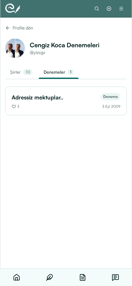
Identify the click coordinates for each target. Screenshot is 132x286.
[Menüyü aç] (121, 8)
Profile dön (23, 27)
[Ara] (96, 8)
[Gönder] (109, 8)
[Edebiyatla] (12, 8)
